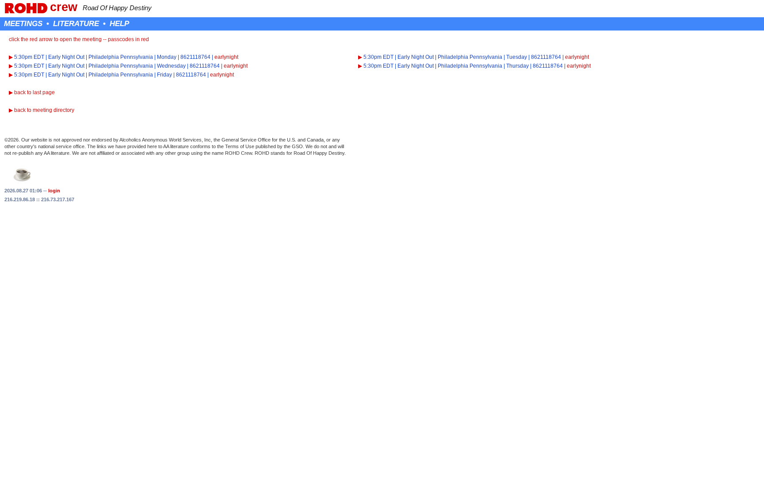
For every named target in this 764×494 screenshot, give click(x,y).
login (54, 190)
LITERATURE (76, 23)
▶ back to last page (32, 92)
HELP (119, 23)
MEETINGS (23, 23)
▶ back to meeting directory (41, 110)
